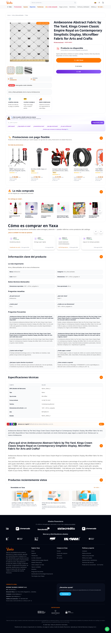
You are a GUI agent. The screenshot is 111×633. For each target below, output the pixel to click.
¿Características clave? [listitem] (38, 126)
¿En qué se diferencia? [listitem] (66, 126)
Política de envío (86, 553)
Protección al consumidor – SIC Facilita (92, 564)
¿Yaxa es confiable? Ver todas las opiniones (20, 232)
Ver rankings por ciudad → (15, 199)
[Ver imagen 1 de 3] (11, 70)
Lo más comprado (36, 558)
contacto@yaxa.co (17, 594)
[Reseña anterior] (96, 231)
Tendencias (40, 7)
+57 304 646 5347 (23, 598)
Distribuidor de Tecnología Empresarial (42, 574)
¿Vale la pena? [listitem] (11, 126)
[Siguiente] (100, 211)
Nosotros (33, 569)
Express (25, 7)
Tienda (59, 551)
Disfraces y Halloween (83, 7)
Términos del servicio (88, 562)
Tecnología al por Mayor (38, 576)
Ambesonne (13, 80)
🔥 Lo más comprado (51, 7)
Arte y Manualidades (17, 15)
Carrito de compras (62, 553)
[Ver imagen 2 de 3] (19, 70)
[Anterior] (11, 211)
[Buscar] (75, 2)
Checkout (59, 555)
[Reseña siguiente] (101, 231)
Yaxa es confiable (36, 567)
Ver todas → (97, 487)
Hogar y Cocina (63, 7)
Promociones (18, 7)
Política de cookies (87, 558)
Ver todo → (101, 7)
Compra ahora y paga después (39, 560)
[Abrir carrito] (103, 2)
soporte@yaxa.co (15, 596)
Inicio (8, 15)
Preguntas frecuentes (37, 571)
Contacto (84, 551)
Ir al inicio (78, 66)
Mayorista (32, 7)
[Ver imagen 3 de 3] (28, 70)
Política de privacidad (88, 555)
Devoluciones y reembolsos (89, 560)
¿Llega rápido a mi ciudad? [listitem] (24, 126)
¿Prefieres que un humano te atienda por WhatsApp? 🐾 (55, 129)
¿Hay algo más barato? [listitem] (52, 126)
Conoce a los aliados (69, 524)
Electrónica (72, 7)
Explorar (33, 553)
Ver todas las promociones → (16, 145)
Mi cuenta (59, 558)
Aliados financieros (36, 562)
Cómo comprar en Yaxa (37, 564)
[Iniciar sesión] (99, 2)
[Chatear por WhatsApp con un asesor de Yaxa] (107, 629)
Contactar (65, 594)
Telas (26, 15)
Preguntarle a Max (98, 122)
